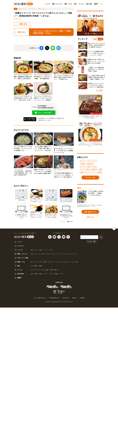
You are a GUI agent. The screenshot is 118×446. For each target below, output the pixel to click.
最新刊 (96, 4)
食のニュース (34, 250)
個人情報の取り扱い (54, 297)
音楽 (45, 261)
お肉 (32, 273)
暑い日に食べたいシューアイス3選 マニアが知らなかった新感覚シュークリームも (63, 150)
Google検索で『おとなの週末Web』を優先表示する (51, 118)
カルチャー (66, 261)
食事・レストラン (57, 4)
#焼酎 (100, 169)
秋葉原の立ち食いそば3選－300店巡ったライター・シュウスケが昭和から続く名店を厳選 (96, 61)
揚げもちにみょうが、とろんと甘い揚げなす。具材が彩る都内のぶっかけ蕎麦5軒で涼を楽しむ (96, 45)
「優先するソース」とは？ (44, 120)
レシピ (72, 261)
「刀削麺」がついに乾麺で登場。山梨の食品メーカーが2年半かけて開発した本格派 (96, 69)
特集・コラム (68, 4)
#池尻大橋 (90, 164)
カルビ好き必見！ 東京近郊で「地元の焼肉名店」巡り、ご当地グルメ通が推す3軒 (23, 173)
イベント (46, 250)
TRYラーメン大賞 (22, 258)
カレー (36, 254)
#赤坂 (82, 172)
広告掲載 (82, 297)
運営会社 (74, 297)
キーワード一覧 (91, 241)
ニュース (47, 4)
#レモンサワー (92, 161)
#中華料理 (94, 169)
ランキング (20, 246)
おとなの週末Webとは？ (40, 297)
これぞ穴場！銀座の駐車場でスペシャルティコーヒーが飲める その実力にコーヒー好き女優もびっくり (63, 175)
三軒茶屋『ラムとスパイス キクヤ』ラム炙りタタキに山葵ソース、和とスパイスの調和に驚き (96, 85)
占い (32, 261)
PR (51, 250)
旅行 (75, 4)
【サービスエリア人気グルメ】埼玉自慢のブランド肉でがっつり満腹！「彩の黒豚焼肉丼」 (43, 76)
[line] (54, 237)
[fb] (59, 237)
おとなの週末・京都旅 (36, 265)
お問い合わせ (65, 297)
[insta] (68, 237)
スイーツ (75, 254)
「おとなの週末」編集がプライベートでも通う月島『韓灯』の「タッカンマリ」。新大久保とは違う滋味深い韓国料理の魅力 (43, 148)
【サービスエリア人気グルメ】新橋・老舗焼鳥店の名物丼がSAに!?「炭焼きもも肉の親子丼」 (23, 76)
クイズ (36, 261)
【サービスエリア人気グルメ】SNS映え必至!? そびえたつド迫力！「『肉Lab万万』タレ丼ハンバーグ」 (23, 98)
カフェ (69, 254)
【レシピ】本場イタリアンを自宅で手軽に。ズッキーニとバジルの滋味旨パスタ (23, 148)
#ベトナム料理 (84, 169)
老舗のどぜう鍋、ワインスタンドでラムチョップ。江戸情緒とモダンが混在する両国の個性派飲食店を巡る (43, 171)
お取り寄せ (89, 4)
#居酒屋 (82, 164)
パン (59, 254)
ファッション (58, 261)
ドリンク (62, 273)
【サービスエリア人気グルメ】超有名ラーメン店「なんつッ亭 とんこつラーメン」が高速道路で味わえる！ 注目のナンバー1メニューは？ (43, 98)
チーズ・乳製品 (54, 273)
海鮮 (36, 273)
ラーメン (53, 254)
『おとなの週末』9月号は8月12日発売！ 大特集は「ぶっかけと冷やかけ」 (95, 193)
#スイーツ (83, 161)
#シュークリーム (90, 172)
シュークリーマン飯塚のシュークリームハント (63, 146)
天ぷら (47, 254)
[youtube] (63, 237)
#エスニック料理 (85, 166)
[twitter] (50, 237)
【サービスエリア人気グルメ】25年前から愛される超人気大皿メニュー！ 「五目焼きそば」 (63, 77)
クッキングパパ (35, 269)
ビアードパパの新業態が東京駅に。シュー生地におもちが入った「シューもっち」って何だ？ (96, 53)
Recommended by (63, 221)
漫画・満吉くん (54, 269)
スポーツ (50, 261)
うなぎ (42, 254)
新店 (40, 250)
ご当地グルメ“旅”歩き (18, 169)
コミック (81, 4)
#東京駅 (99, 172)
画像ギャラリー (41, 8)
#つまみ (94, 166)
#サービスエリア (17, 18)
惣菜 (40, 273)
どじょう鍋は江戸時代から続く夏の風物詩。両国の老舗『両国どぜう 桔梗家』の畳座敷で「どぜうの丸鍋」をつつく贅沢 (96, 77)
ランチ (64, 254)
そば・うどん (32, 8)
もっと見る (99, 90)
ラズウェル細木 (44, 269)
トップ (19, 241)
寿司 (32, 254)
